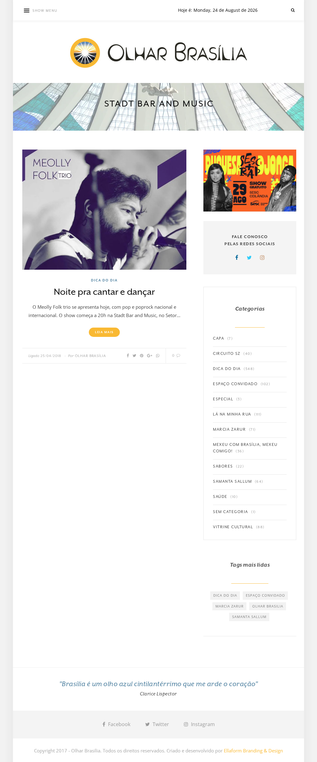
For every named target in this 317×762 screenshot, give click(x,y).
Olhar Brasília (90, 356)
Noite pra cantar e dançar (104, 292)
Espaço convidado (235, 384)
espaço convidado (265, 595)
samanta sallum (249, 616)
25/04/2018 (51, 356)
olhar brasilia (267, 606)
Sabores (223, 466)
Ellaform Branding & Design (253, 750)
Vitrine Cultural (233, 527)
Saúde (220, 496)
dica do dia (225, 595)
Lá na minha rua (232, 414)
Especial (223, 399)
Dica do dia (104, 280)
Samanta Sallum (232, 481)
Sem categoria (230, 512)
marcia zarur (229, 606)
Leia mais (104, 332)
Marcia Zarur (229, 429)
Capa (218, 338)
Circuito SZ (227, 353)
